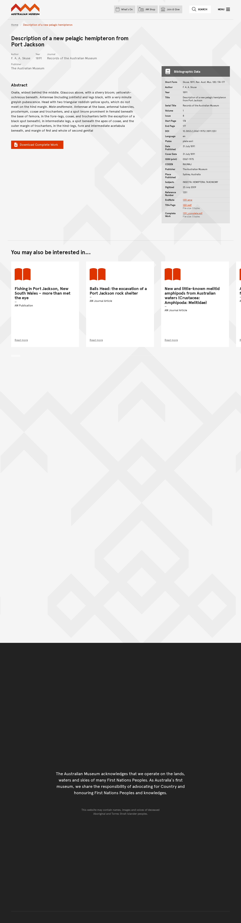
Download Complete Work (39, 144)
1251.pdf (187, 205)
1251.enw (187, 199)
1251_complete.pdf (192, 213)
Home (14, 24)
